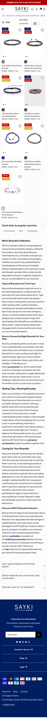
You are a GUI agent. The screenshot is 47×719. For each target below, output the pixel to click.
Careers (24, 691)
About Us (6, 691)
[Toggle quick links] (43, 226)
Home (3, 16)
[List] (38, 23)
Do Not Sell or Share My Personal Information (22, 700)
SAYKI (12, 705)
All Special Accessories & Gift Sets (27, 16)
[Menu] (2, 9)
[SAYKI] (21, 9)
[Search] (32, 9)
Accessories (11, 16)
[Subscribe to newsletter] (38, 634)
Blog (15, 691)
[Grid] (34, 23)
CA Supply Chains (10, 695)
